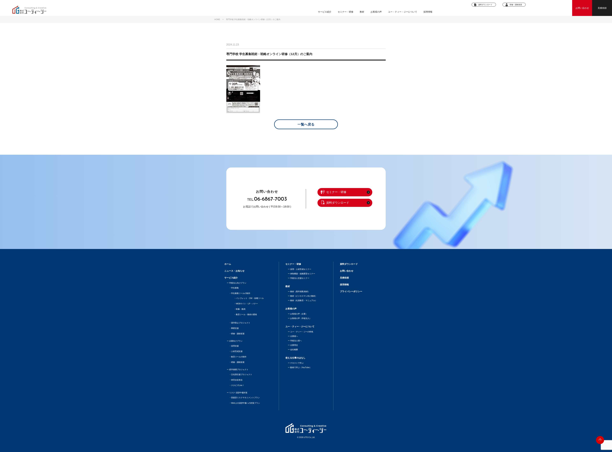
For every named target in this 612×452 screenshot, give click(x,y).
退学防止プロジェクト (240, 323)
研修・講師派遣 (516, 5)
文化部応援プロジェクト (241, 374)
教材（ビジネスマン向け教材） (303, 296)
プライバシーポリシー (351, 291)
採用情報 (427, 12)
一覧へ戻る (306, 124)
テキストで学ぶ (297, 363)
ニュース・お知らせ (234, 271)
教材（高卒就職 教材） (300, 291)
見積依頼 (602, 8)
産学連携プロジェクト (238, 369)
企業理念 (294, 345)
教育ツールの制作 (238, 357)
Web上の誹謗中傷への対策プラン (245, 403)
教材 (287, 286)
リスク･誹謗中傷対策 (238, 393)
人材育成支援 (237, 351)
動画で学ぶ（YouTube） (300, 367)
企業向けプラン (236, 341)
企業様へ (294, 336)
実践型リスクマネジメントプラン (245, 397)
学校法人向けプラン (237, 283)
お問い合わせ (582, 8)
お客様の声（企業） (298, 314)
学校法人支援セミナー (299, 278)
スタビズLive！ (237, 385)
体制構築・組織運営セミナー (302, 274)
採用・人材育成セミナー (300, 269)
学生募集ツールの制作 (240, 293)
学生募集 (235, 288)
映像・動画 (240, 309)
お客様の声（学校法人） (300, 318)
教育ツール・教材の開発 (246, 314)
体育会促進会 (237, 380)
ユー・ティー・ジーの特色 (301, 332)
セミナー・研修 (345, 12)
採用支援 (235, 346)
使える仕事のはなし (295, 357)
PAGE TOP (600, 440)
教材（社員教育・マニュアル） (303, 300)
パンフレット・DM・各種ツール (250, 298)
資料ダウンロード (485, 5)
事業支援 (235, 328)
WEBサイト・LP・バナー (247, 304)
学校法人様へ (296, 341)
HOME (217, 19)
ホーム (227, 264)
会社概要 (294, 349)
